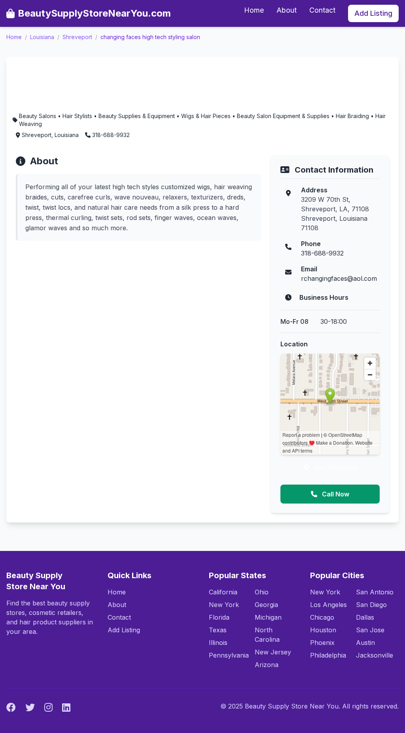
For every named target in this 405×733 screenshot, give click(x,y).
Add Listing (373, 13)
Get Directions (335, 467)
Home (254, 10)
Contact (322, 10)
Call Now (334, 494)
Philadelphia (328, 655)
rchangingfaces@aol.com (339, 278)
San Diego (371, 605)
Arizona (266, 665)
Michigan (268, 617)
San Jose (370, 630)
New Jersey (273, 652)
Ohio (262, 592)
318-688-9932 (322, 253)
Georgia (266, 605)
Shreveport (77, 37)
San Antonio (375, 592)
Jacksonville (374, 655)
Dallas (365, 617)
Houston (323, 630)
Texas (218, 630)
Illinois (218, 643)
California (223, 592)
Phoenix (322, 643)
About (286, 10)
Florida (219, 617)
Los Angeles (328, 605)
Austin (365, 643)
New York (224, 605)
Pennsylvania (229, 655)
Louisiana (42, 37)
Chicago (322, 617)
